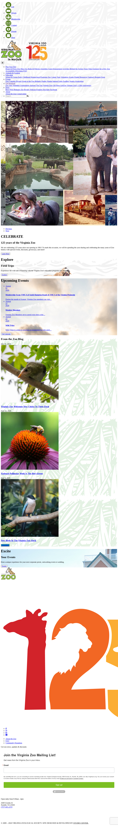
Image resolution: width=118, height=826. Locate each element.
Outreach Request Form (96, 77)
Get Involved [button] (10, 83)
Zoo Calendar (11, 81)
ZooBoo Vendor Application (73, 81)
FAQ (25, 71)
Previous (9, 229)
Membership (15, 19)
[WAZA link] (8, 813)
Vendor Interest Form (55, 81)
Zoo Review (25, 90)
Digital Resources (81, 77)
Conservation (21, 94)
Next (7, 231)
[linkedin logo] (6, 733)
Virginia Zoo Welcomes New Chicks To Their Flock (25, 406)
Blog (8, 90)
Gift (12, 7)
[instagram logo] (6, 731)
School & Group (12, 77)
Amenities (44, 69)
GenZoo (63, 85)
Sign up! (59, 785)
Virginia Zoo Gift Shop (51, 85)
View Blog (5, 545)
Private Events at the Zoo (25, 81)
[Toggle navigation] (2, 63)
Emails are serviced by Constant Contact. (71, 778)
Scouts (71, 77)
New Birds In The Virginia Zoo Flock (18, 540)
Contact (14, 25)
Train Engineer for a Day (97, 69)
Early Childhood (24, 77)
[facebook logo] (6, 729)
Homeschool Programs (39, 77)
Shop (13, 38)
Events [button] (8, 79)
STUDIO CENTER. (80, 823)
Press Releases (15, 90)
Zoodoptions (25, 85)
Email (6, 765)
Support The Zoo (36, 85)
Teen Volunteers (63, 77)
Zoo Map (20, 69)
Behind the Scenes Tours (79, 69)
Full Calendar (6, 334)
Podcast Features (36, 90)
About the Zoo (11, 94)
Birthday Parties (41, 81)
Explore (4, 275)
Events (4, 566)
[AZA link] (8, 819)
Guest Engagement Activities (59, 69)
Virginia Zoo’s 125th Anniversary (79, 85)
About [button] (8, 92)
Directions (19, 71)
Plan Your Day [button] (11, 67)
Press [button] (7, 88)
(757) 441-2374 (6, 807)
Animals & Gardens (13, 73)
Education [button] (9, 75)
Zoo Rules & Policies (32, 69)
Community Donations (14, 743)
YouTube (46, 90)
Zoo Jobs (9, 85)
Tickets (13, 13)
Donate (13, 31)
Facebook (53, 90)
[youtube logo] (6, 735)
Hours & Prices (11, 69)
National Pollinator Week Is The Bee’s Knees (22, 473)
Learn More (5, 254)
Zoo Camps (52, 77)
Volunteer (16, 85)
